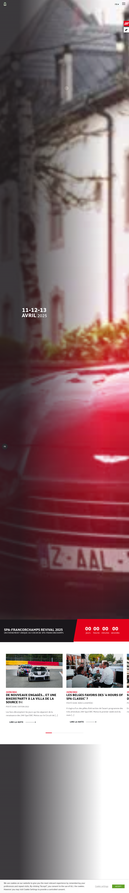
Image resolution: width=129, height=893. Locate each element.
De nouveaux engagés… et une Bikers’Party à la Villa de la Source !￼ (31, 698)
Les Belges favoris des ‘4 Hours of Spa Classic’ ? (94, 696)
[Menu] (123, 4)
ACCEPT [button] (118, 886)
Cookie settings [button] (101, 886)
